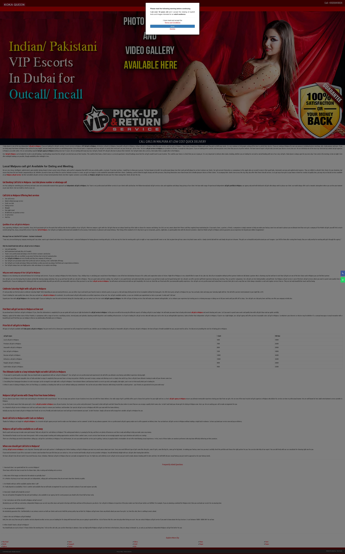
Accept (172, 26)
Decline (172, 29)
